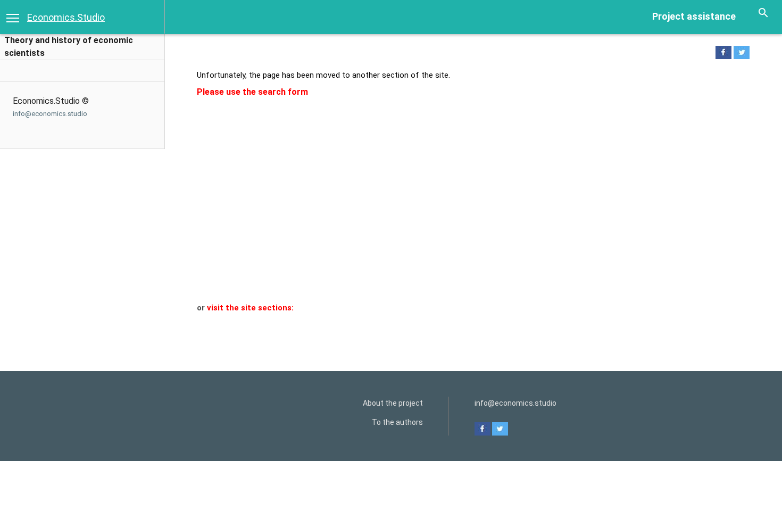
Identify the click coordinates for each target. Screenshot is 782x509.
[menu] (13, 17)
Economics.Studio (66, 17)
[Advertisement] (467, 222)
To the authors (397, 422)
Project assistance (694, 16)
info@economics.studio (50, 114)
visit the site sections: (250, 308)
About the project (393, 403)
